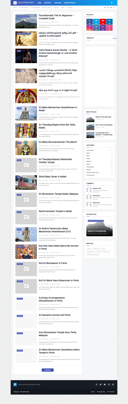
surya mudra (106, 251)
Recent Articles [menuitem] (69, 3)
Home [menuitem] (39, 3)
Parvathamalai (23, 7)
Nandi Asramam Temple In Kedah (55, 211)
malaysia (99, 161)
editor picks (96, 248)
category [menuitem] (47, 3)
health (99, 158)
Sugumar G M (97, 188)
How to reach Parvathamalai (104, 125)
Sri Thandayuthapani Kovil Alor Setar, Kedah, (57, 126)
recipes (99, 169)
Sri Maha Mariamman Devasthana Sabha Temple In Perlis (59, 351)
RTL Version (111, 391)
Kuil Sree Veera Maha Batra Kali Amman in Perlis (59, 247)
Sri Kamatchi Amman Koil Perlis (54, 315)
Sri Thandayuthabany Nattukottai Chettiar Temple (55, 161)
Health (63, 7)
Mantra (99, 153)
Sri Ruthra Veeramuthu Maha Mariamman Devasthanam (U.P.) (55, 230)
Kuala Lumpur (99, 150)
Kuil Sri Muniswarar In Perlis (53, 263)
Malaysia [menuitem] (58, 3)
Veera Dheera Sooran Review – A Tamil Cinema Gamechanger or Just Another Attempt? (58, 53)
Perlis (99, 155)
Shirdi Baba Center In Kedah (52, 176)
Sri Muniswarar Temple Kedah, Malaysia (58, 194)
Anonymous (96, 195)
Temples (69, 7)
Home (15, 7)
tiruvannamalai (99, 175)
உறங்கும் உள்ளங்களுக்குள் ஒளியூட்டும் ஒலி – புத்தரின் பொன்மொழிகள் (58, 34)
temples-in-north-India (99, 172)
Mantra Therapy (47, 7)
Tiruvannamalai (35, 7)
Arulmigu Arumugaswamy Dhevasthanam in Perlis (52, 299)
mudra (99, 164)
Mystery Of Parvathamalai (103, 117)
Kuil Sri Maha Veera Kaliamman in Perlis (59, 280)
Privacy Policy (101, 391)
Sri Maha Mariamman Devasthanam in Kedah (58, 109)
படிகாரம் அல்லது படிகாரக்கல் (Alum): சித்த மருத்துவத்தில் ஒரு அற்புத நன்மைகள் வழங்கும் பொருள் (58, 73)
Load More (48, 370)
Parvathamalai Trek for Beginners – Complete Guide (56, 17)
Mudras (56, 7)
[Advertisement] (99, 77)
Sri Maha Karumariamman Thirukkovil (58, 142)
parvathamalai (99, 167)
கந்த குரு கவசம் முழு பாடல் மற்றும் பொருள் (58, 90)
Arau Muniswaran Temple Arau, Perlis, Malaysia (58, 334)
